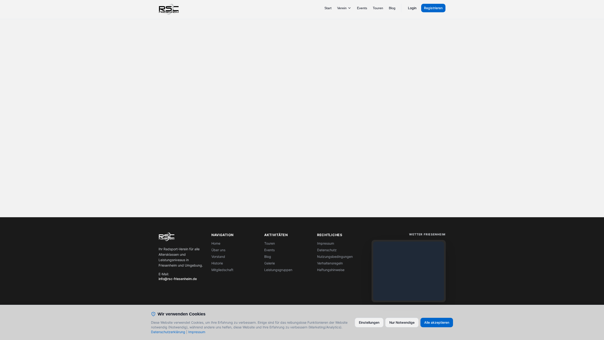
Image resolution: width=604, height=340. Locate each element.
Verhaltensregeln (330, 263)
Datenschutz (327, 250)
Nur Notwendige (402, 322)
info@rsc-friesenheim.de (178, 279)
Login (412, 8)
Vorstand (218, 257)
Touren (378, 8)
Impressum (325, 243)
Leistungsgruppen (278, 270)
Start (327, 8)
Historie (217, 263)
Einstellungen (369, 322)
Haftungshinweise (330, 270)
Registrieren (433, 8)
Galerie (269, 263)
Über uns (218, 250)
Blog (392, 8)
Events (362, 8)
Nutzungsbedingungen (335, 257)
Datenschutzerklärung (168, 332)
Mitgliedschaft (222, 270)
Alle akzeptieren (436, 322)
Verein (342, 8)
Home (215, 243)
